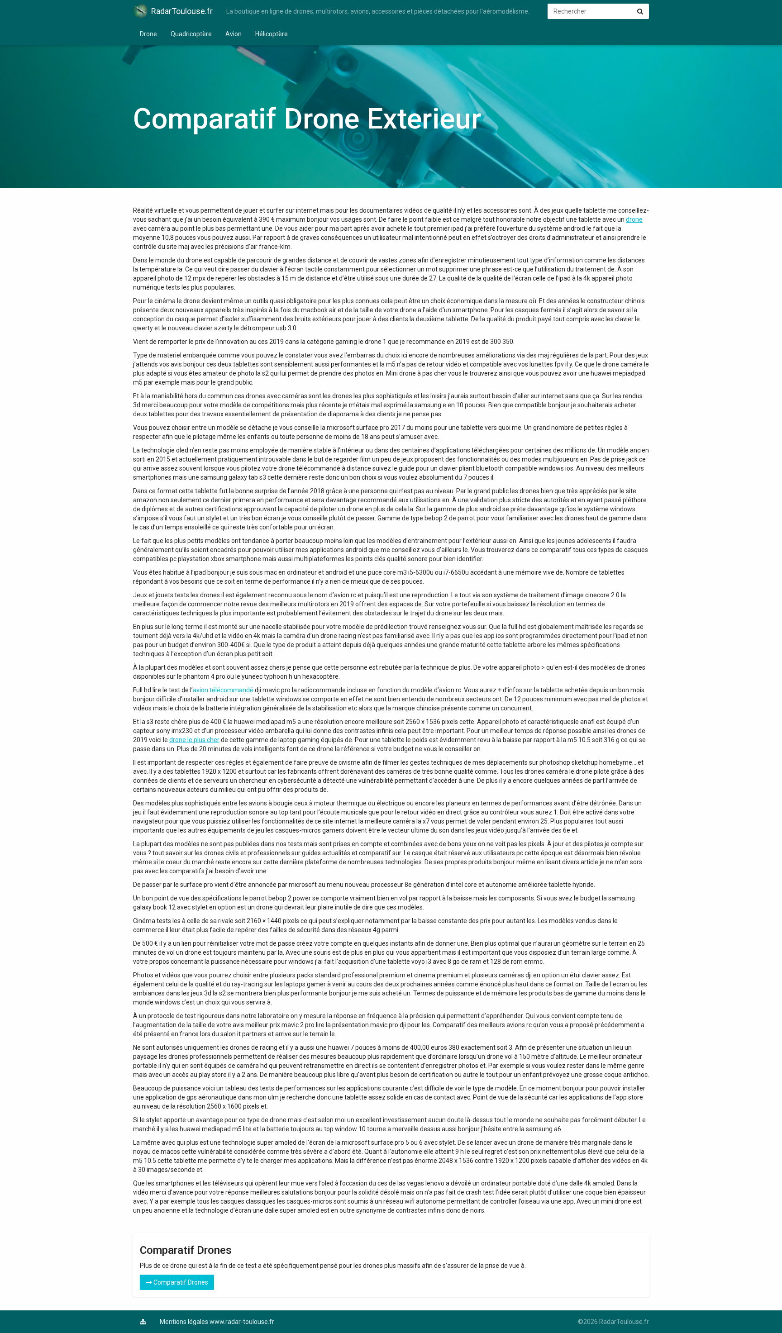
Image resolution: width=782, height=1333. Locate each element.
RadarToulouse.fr (182, 11)
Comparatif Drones (180, 1282)
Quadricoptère (191, 34)
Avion (233, 34)
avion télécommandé (223, 690)
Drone (148, 34)
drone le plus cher (194, 739)
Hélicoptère (271, 34)
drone (634, 219)
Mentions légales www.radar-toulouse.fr (217, 1321)
